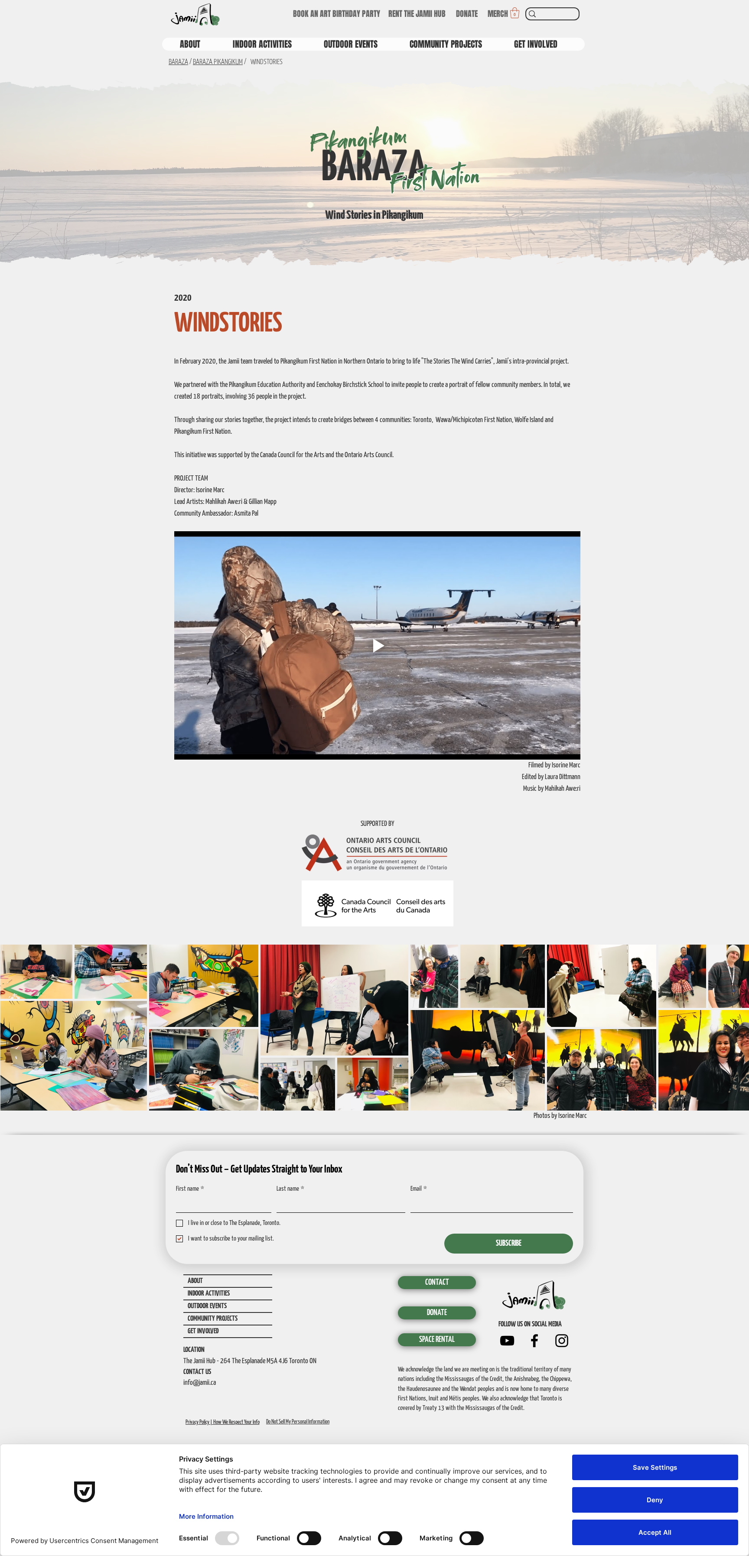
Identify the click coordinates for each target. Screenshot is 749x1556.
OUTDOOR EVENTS (207, 1306)
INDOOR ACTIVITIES (209, 1293)
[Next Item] (734, 1027)
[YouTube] (507, 1340)
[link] (514, 12)
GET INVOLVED (203, 1331)
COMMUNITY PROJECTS (213, 1318)
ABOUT (195, 1281)
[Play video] (377, 645)
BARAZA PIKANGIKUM (218, 62)
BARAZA (178, 62)
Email (418, 1189)
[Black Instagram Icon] (561, 1340)
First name (190, 1189)
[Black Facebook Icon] (534, 1340)
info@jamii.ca (199, 1383)
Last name (290, 1189)
